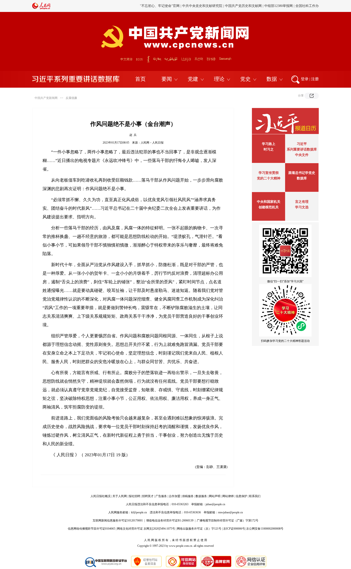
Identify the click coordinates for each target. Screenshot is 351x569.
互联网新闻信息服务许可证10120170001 (118, 520)
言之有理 (301, 202)
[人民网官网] (41, 8)
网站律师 (228, 496)
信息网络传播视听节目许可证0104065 (91, 528)
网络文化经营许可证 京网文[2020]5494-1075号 (146, 528)
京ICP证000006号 (234, 528)
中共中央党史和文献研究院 (202, 2)
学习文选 (301, 207)
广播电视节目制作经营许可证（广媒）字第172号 (227, 520)
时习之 (269, 149)
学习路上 (268, 144)
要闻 (166, 79)
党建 (193, 79)
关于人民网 (119, 496)
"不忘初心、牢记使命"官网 (160, 2)
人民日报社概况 (100, 496)
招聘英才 (148, 496)
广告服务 (161, 496)
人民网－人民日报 (152, 142)
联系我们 (255, 496)
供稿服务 (188, 496)
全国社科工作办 (307, 2)
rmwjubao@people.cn (230, 512)
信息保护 (241, 496)
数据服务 (201, 496)
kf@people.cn (139, 512)
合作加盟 (174, 496)
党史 (245, 79)
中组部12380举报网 (278, 2)
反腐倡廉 (71, 98)
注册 (315, 79)
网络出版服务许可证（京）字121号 (199, 528)
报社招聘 (134, 496)
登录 (304, 79)
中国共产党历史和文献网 (243, 2)
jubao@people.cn (215, 504)
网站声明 (214, 496)
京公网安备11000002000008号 (264, 528)
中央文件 (301, 155)
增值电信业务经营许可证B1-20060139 (169, 520)
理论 (219, 79)
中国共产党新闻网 (46, 98)
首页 (140, 79)
